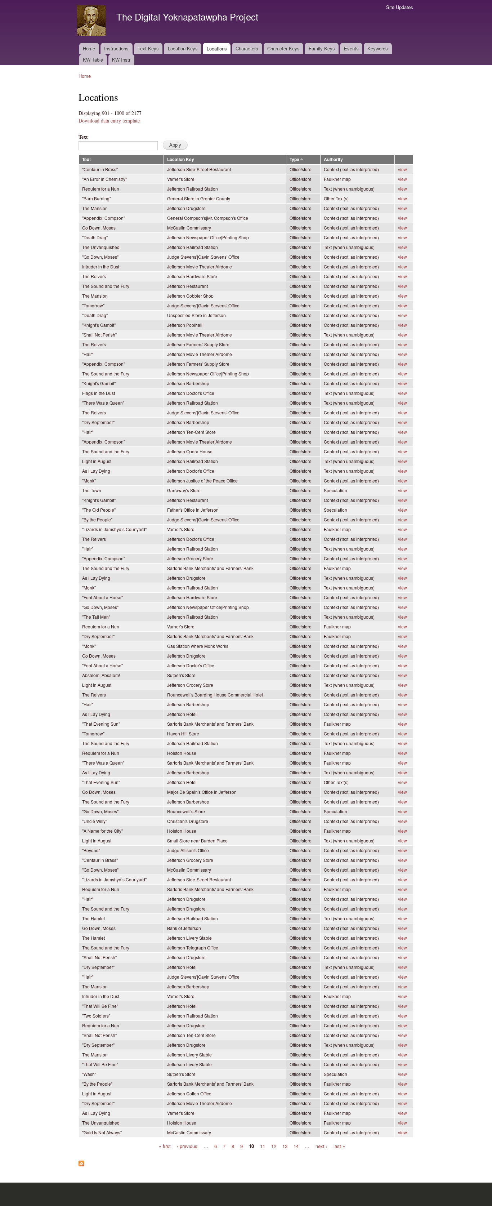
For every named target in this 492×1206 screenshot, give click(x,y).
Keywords (377, 48)
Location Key (180, 159)
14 (296, 1145)
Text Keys (148, 48)
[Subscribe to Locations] (81, 1161)
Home (89, 48)
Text (83, 137)
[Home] (92, 21)
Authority (333, 159)
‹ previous (187, 1145)
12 (273, 1145)
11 (262, 1145)
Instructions (116, 48)
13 (284, 1145)
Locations (217, 48)
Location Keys (183, 48)
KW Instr (121, 59)
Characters (247, 48)
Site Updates (399, 7)
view (402, 169)
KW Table (93, 59)
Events (351, 48)
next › (321, 1145)
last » (339, 1145)
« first (165, 1145)
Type (294, 159)
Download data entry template (109, 120)
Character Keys (283, 48)
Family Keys (322, 48)
